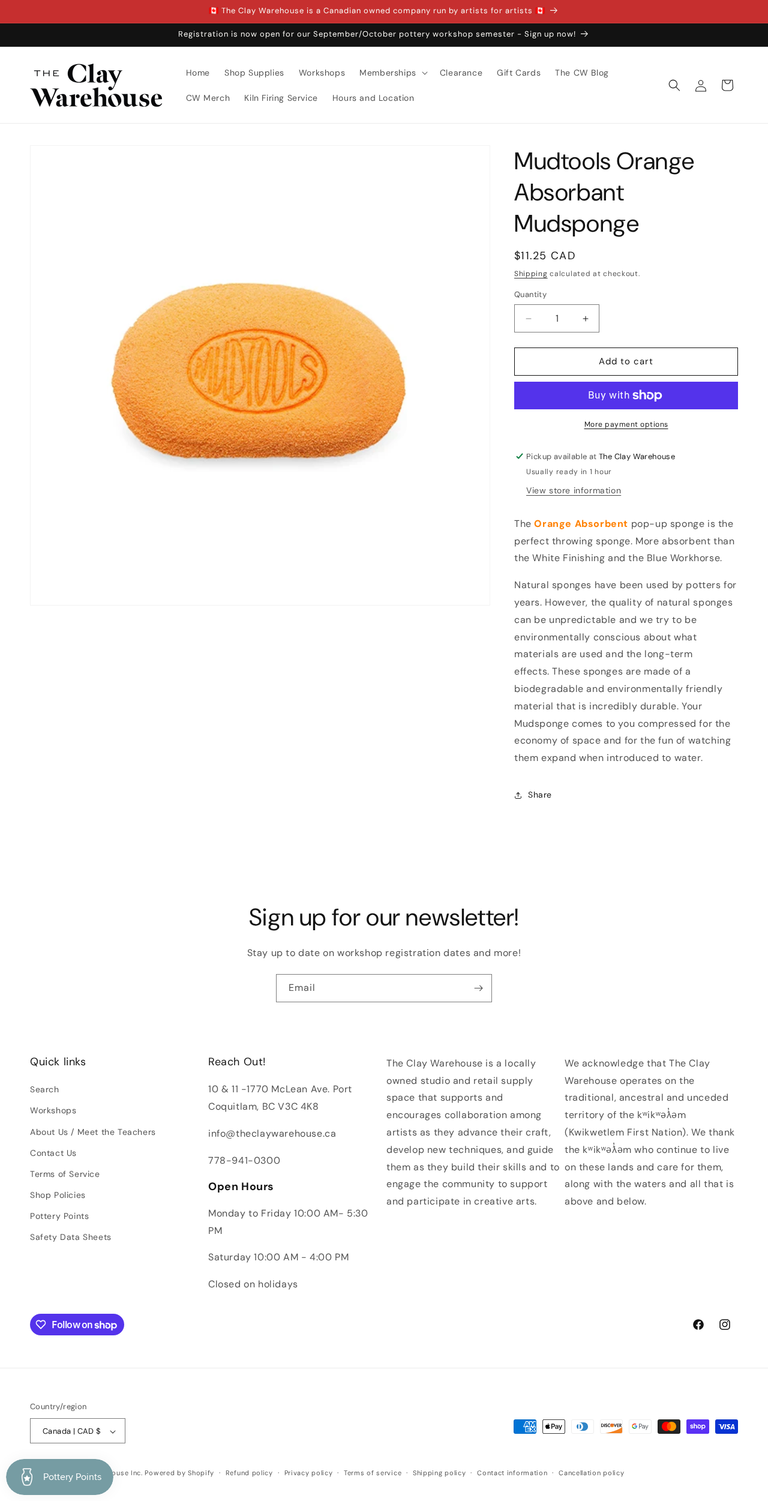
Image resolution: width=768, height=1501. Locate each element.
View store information (573, 490)
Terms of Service (65, 1174)
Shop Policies (58, 1195)
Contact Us (53, 1153)
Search (44, 1089)
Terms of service (372, 1473)
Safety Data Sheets (71, 1237)
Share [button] (540, 795)
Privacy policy (308, 1473)
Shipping (531, 273)
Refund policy (249, 1473)
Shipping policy (439, 1473)
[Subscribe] (478, 988)
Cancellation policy (591, 1473)
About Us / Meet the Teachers (93, 1132)
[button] (392, 72)
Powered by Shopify (179, 1473)
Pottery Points (59, 1216)
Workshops (53, 1110)
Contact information (512, 1473)
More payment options (626, 424)
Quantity (530, 295)
